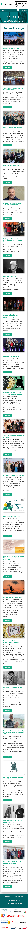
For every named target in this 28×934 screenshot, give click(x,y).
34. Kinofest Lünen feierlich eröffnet (13, 475)
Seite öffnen (7, 67)
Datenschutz (18, 897)
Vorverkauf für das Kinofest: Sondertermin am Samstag (11, 641)
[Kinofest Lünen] (21, 4)
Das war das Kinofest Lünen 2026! (12, 48)
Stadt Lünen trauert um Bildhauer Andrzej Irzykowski (12, 821)
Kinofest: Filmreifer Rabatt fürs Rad (13, 597)
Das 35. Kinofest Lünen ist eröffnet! (13, 127)
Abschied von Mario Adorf (10, 276)
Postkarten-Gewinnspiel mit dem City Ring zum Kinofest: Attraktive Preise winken (13, 732)
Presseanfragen (14, 900)
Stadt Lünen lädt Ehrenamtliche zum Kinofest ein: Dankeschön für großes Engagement (13, 558)
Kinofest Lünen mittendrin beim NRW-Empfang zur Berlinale (12, 355)
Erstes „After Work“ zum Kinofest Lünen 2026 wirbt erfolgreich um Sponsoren (12, 240)
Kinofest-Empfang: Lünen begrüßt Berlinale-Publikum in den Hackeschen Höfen (12, 315)
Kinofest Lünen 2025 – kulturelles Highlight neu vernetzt (12, 862)
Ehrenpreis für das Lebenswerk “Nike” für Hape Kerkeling (12, 203)
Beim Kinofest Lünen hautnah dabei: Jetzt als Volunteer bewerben (13, 778)
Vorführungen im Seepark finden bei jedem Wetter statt (13, 88)
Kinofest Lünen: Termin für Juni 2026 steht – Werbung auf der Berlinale (13, 393)
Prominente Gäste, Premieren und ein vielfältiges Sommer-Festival (13, 515)
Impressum (8, 897)
